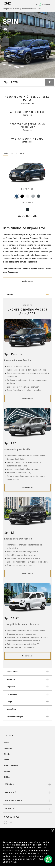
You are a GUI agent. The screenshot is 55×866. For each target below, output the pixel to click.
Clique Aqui (9, 862)
